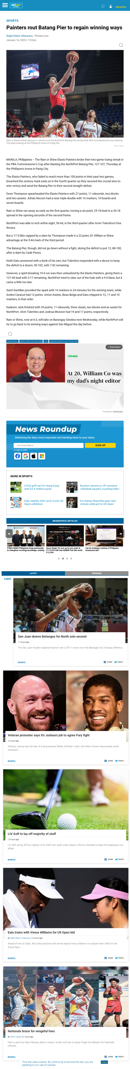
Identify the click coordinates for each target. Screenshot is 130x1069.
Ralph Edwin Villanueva (19, 35)
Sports (12, 21)
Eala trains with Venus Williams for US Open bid (41, 932)
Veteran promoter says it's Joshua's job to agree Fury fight (49, 735)
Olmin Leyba (15, 1037)
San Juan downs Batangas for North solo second (52, 636)
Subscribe (121, 7)
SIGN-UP (100, 445)
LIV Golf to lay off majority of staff (32, 834)
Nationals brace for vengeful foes (31, 1031)
